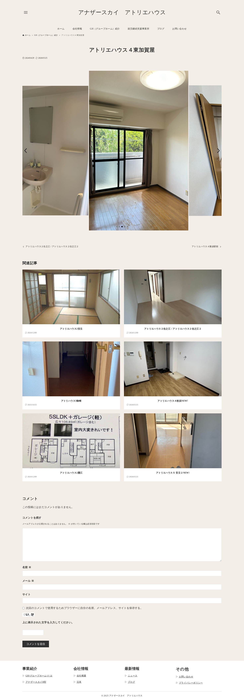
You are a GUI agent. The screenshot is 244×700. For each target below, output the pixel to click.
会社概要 (81, 675)
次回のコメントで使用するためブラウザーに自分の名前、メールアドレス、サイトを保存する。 (84, 608)
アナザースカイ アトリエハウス (122, 12)
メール (28, 580)
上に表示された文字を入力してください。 (48, 622)
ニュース (132, 675)
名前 (26, 567)
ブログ (131, 682)
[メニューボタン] (25, 12)
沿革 (79, 682)
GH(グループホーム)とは (39, 675)
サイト (26, 594)
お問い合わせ (186, 676)
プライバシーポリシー (191, 682)
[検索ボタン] (218, 12)
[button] (25, 150)
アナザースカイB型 (36, 682)
